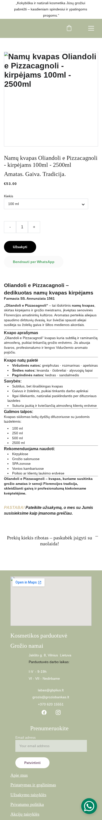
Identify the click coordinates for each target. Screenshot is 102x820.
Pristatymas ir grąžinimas (33, 784)
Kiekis (8, 196)
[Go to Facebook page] (44, 712)
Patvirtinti (32, 763)
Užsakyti (20, 247)
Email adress (25, 737)
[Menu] (91, 28)
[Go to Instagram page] (58, 712)
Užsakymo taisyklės (28, 794)
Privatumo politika (27, 804)
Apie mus (19, 775)
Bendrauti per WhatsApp (33, 262)
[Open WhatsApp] (89, 806)
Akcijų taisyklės (24, 814)
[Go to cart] (69, 28)
